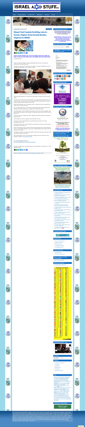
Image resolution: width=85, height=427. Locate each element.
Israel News (19, 153)
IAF (66, 385)
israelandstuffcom (17, 29)
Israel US (57, 389)
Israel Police (58, 388)
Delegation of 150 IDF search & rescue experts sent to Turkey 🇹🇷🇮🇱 (61, 228)
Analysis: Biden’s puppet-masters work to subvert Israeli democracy (62, 225)
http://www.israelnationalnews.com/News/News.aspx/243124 (25, 142)
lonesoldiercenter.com (62, 184)
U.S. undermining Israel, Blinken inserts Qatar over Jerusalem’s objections (62, 200)
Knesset (58, 391)
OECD (42, 153)
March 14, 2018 (24, 29)
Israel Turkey (67, 388)
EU (70, 381)
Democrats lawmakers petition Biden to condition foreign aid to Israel (61, 223)
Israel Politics (63, 388)
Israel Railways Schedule (59, 245)
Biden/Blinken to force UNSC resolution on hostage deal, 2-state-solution (62, 195)
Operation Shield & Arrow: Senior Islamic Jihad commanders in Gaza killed (62, 218)
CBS (29, 153)
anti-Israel (56, 377)
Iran (61, 387)
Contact (53, 14)
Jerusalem (63, 389)
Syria (59, 397)
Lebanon (61, 391)
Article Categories (22, 14)
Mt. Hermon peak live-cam (60, 254)
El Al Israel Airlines (58, 244)
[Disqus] (32, 171)
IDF (58, 387)
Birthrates (26, 153)
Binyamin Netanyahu (63, 381)
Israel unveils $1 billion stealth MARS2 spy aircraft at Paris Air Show (62, 210)
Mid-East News (57, 367)
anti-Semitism (64, 378)
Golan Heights (67, 383)
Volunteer (47, 14)
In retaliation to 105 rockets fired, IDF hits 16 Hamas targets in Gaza (62, 220)
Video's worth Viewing (59, 370)
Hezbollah (62, 385)
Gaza (56, 383)
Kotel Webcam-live (58, 252)
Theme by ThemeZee (69, 420)
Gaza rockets (60, 383)
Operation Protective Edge (63, 392)
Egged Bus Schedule (59, 242)
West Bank (63, 398)
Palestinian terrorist (60, 396)
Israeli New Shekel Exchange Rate (63, 235)
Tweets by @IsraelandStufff (59, 260)
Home (14, 14)
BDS (61, 380)
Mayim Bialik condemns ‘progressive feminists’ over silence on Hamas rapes (61, 205)
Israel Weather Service (59, 247)
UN (57, 398)
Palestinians (61, 395)
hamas (56, 385)
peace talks (56, 397)
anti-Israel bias (61, 377)
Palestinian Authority (59, 393)
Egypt (68, 381)
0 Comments (48, 29)
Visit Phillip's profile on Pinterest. (60, 264)
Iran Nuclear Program (65, 387)
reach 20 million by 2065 (27, 136)
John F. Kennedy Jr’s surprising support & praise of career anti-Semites (62, 213)
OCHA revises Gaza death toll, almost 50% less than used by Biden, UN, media (62, 198)
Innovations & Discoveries (59, 362)
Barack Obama (57, 380)
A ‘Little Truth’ (31, 14)
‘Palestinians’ (39, 14)
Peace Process (66, 396)
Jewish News (57, 365)
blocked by (62, 406)
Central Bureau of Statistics (36, 153)
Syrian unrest (64, 397)
